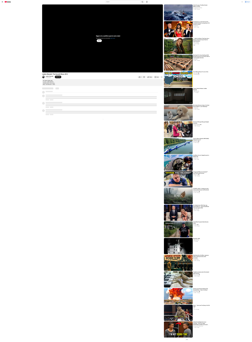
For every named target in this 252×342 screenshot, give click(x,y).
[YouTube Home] (8, 2)
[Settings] (242, 2)
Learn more (112, 38)
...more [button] (53, 84)
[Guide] (2, 2)
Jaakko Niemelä (49, 76)
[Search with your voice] (147, 2)
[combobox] (123, 2)
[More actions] (161, 77)
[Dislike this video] (144, 77)
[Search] (142, 2)
